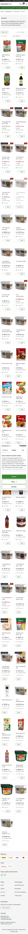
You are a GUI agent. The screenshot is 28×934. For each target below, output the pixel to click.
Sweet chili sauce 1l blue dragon (7, 531)
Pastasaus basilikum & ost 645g (6, 833)
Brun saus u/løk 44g (21, 430)
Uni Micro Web (14, 931)
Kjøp (18, 376)
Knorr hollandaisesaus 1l (6, 734)
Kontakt (3, 895)
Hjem (2, 11)
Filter (3, 32)
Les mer (19, 207)
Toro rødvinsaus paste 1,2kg (20, 564)
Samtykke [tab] (5, 450)
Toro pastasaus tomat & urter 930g (7, 330)
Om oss (3, 892)
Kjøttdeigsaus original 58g (19, 397)
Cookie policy (18, 895)
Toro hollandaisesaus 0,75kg (20, 701)
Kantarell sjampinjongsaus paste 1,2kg (20, 229)
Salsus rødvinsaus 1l (7, 700)
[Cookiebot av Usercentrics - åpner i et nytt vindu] (19, 446)
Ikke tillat (14, 486)
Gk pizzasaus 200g (20, 530)
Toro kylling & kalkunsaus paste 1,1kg (6, 262)
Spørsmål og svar (19, 885)
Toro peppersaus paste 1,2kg (6, 122)
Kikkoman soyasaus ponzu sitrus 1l (21, 89)
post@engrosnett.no (10, 922)
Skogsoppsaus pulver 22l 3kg (19, 765)
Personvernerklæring (20, 892)
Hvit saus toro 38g (6, 397)
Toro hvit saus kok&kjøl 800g (5, 667)
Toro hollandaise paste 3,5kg (20, 799)
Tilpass (13, 481)
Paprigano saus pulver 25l (6, 799)
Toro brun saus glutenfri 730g (6, 157)
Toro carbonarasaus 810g (19, 296)
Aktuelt (2, 888)
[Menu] (26, 4)
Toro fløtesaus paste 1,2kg (19, 157)
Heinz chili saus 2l (20, 733)
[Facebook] (5, 875)
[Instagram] (2, 875)
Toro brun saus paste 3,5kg (6, 295)
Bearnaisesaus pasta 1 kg (19, 633)
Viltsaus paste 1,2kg (7, 363)
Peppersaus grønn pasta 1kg (20, 55)
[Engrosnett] (6, 4)
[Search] (20, 4)
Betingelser (18, 888)
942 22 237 (9, 923)
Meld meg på (5, 907)
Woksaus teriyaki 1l (21, 497)
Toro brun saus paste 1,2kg (6, 193)
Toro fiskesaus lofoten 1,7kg (19, 598)
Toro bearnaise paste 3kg (6, 228)
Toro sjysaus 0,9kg (21, 261)
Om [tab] (23, 450)
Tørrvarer (17, 11)
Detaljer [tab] (14, 450)
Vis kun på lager (20, 32)
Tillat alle (14, 476)
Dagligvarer (8, 11)
